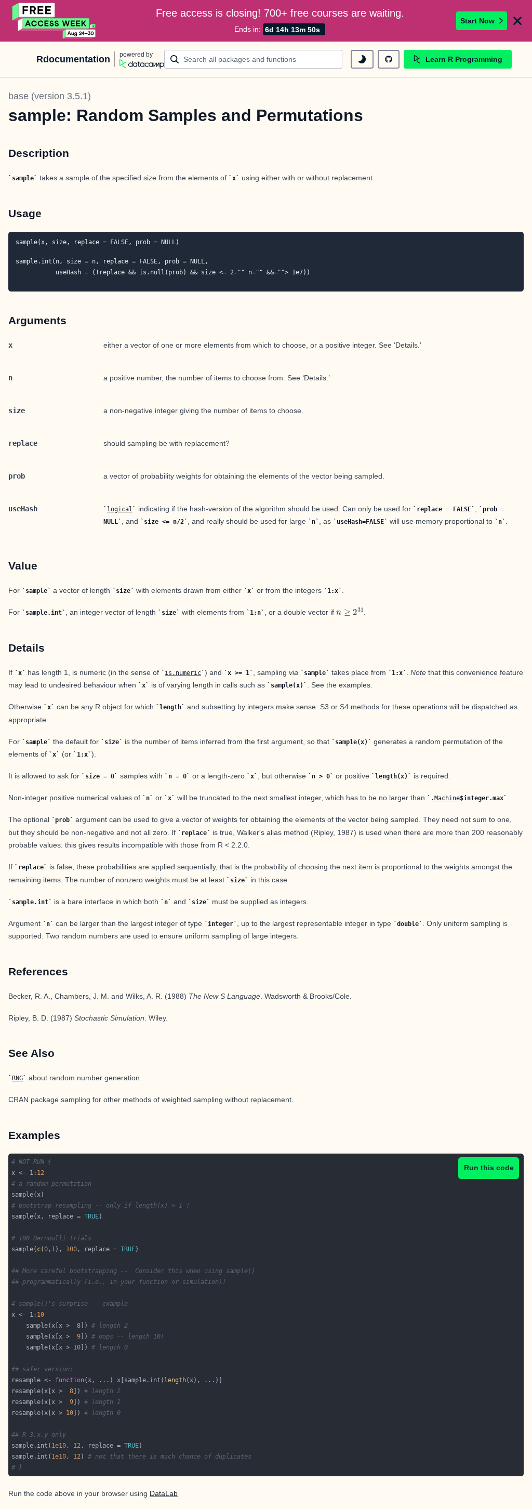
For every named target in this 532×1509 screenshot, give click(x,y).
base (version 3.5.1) (49, 96)
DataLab (164, 1493)
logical (119, 509)
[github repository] (389, 59)
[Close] (517, 20)
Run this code (489, 1167)
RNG (17, 1078)
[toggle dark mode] (362, 59)
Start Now (477, 21)
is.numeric (183, 673)
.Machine (445, 798)
